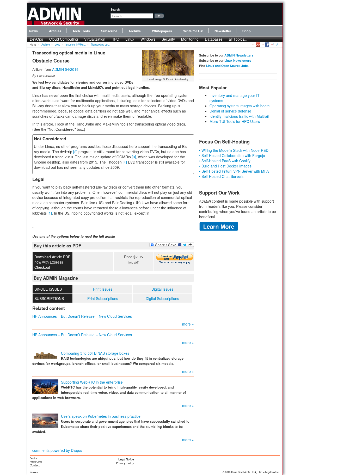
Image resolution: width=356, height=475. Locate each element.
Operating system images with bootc (239, 105)
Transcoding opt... (101, 44)
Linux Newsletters (237, 60)
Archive (134, 31)
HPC (115, 39)
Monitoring (190, 39)
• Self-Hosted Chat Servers (221, 176)
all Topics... (238, 39)
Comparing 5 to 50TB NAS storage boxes (95, 353)
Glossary (34, 472)
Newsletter (222, 31)
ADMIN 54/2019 (65, 69)
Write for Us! (193, 31)
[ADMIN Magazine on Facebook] (266, 44)
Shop (246, 31)
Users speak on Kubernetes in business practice (100, 416)
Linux (129, 39)
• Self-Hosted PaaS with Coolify (224, 160)
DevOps (36, 39)
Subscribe (109, 31)
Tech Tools (81, 31)
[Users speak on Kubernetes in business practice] (45, 420)
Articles (55, 31)
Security (168, 39)
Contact (35, 465)
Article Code (36, 461)
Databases (214, 39)
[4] (125, 162)
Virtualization (94, 39)
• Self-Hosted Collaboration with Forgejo (232, 155)
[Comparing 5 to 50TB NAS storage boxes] (45, 354)
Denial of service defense (230, 111)
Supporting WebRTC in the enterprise (92, 382)
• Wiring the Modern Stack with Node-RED (233, 150)
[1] (50, 213)
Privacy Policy (125, 463)
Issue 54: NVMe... (75, 44)
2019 (57, 44)
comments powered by (57, 450)
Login (276, 44)
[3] (134, 156)
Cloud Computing (63, 39)
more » (188, 324)
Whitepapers (162, 31)
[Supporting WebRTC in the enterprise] (45, 386)
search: (115, 9)
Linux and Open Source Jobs (227, 65)
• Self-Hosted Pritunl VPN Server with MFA (234, 171)
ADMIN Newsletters (239, 55)
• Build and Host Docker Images (225, 165)
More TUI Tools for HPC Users (235, 121)
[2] (75, 151)
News (33, 31)
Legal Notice (126, 459)
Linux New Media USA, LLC (246, 472)
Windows (147, 39)
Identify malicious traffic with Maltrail (239, 116)
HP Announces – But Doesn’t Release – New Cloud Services (82, 316)
